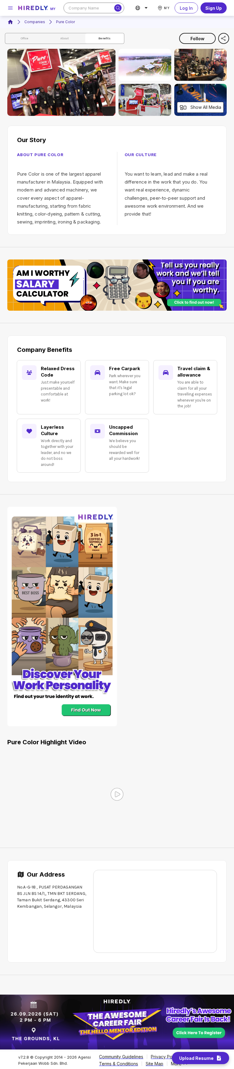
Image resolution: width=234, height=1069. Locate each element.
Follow (197, 38)
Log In (186, 8)
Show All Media (205, 107)
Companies (34, 22)
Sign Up (213, 8)
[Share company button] (223, 38)
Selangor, (53, 906)
